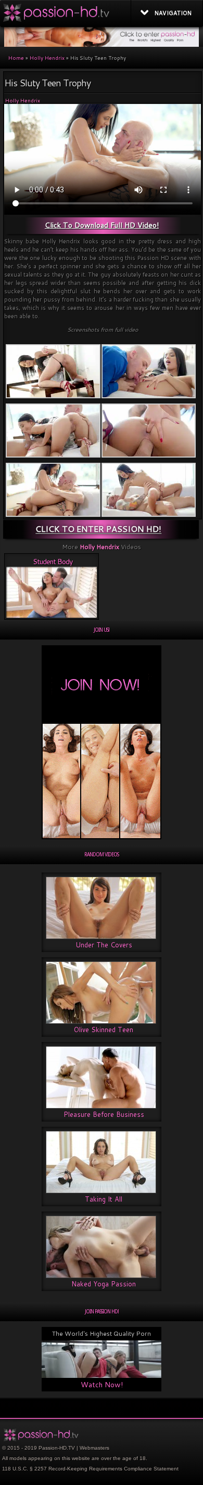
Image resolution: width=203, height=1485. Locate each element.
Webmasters (94, 1448)
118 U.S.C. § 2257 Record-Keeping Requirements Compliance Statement (90, 1468)
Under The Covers (103, 944)
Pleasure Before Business (104, 1114)
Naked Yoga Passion (103, 1283)
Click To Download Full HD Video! (102, 225)
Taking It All (103, 1199)
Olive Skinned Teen (103, 1029)
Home (16, 57)
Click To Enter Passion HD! (98, 529)
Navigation (173, 13)
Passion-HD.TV (57, 1448)
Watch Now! (102, 1384)
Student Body (52, 561)
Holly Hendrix (47, 57)
